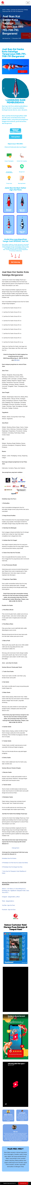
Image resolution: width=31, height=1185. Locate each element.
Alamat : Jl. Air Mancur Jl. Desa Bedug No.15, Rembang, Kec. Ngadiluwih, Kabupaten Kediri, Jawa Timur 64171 (15, 890)
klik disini (16, 360)
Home (3, 9)
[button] (4, 88)
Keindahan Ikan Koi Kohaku (9, 858)
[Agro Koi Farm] (2, 2)
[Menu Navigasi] (28, 2)
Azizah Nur (7, 38)
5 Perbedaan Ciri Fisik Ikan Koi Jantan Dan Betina (15, 862)
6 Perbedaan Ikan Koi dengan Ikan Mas (12, 867)
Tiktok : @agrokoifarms (8, 901)
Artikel (8, 9)
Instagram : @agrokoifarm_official (10, 896)
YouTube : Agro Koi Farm (8, 905)
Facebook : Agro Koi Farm (9, 909)
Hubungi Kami (15, 848)
